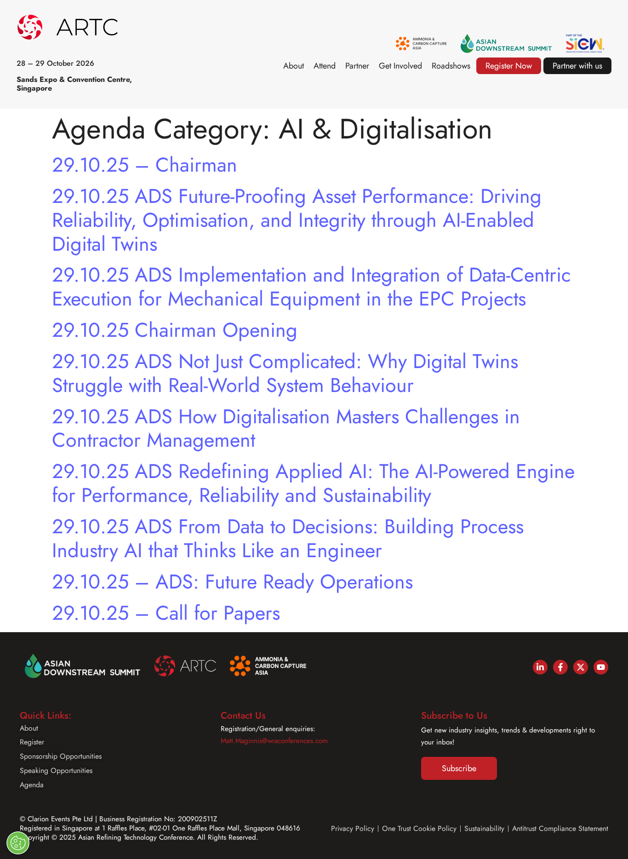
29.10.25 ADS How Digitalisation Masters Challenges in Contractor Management (286, 428)
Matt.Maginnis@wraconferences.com (274, 741)
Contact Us (243, 715)
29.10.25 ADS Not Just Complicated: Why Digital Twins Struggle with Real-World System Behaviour (285, 373)
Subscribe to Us (454, 715)
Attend (325, 66)
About (293, 66)
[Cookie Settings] (17, 842)
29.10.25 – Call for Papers (166, 613)
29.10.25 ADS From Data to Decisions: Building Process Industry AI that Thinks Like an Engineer (288, 538)
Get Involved (400, 66)
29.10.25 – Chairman (144, 164)
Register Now (508, 66)
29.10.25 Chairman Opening (174, 330)
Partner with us (577, 66)
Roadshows (451, 66)
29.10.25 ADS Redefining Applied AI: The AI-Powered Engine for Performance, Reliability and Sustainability (313, 483)
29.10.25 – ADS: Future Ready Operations (232, 581)
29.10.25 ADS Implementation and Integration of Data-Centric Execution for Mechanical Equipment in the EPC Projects (311, 286)
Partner (357, 66)
